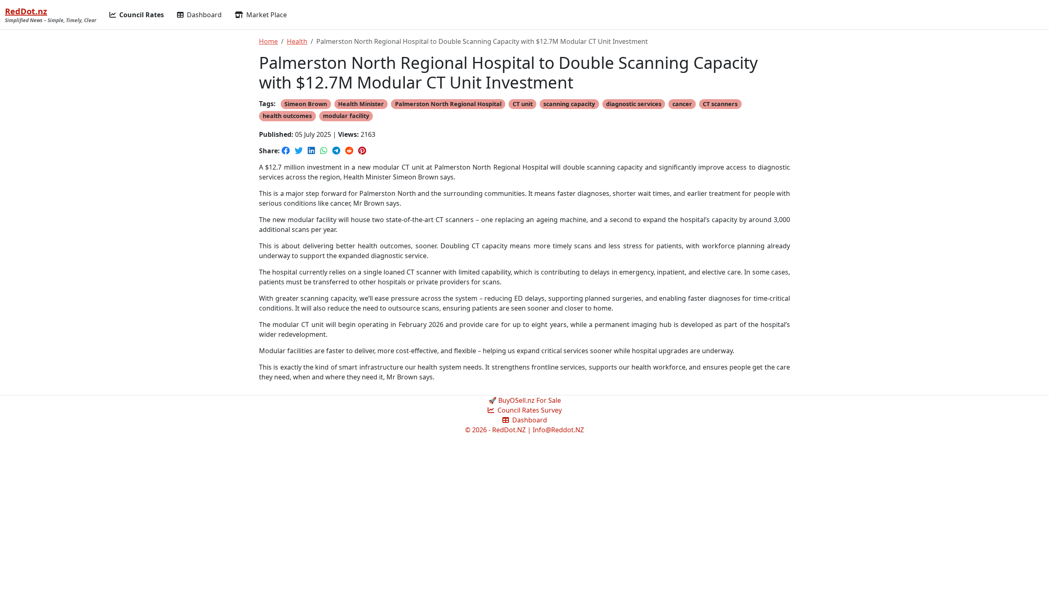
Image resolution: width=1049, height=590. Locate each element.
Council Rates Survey (529, 410)
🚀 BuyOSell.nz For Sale (524, 400)
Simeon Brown (305, 104)
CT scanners (720, 104)
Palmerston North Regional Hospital (448, 104)
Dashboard (203, 14)
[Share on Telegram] (337, 150)
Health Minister (361, 104)
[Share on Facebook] (286, 150)
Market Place (266, 14)
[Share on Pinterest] (362, 150)
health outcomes (287, 116)
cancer (682, 104)
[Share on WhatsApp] (324, 150)
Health (297, 41)
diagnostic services (633, 104)
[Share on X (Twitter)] (299, 150)
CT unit (523, 104)
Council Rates (141, 14)
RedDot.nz (26, 11)
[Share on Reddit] (350, 150)
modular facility (346, 116)
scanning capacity (569, 104)
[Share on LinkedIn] (312, 150)
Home (268, 41)
